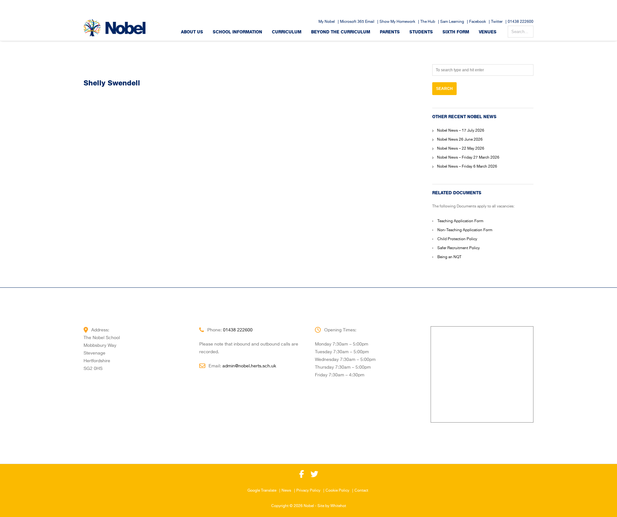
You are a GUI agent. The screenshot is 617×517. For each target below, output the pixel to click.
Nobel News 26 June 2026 (460, 140)
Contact (361, 491)
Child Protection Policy (457, 239)
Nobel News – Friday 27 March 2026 (468, 158)
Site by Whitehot (331, 506)
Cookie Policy (337, 491)
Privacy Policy (308, 491)
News (286, 491)
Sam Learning (452, 22)
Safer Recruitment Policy (458, 248)
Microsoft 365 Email (357, 22)
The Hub (427, 22)
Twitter (497, 22)
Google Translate (261, 491)
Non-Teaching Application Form (464, 230)
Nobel (309, 506)
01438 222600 (520, 22)
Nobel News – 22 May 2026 (460, 149)
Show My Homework (397, 22)
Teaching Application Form (460, 221)
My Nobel (326, 22)
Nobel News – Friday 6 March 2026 (467, 167)
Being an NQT (449, 257)
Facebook (477, 22)
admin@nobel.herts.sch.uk (249, 366)
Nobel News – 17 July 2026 (460, 131)
